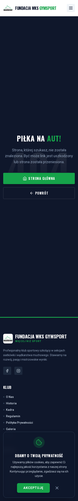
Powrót (42, 193)
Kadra (10, 409)
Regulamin (13, 416)
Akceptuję (33, 488)
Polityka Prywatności (19, 422)
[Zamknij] (57, 488)
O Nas (10, 397)
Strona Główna (41, 178)
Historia (11, 403)
